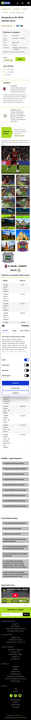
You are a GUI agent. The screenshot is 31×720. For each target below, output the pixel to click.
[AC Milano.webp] (8, 181)
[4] (9, 26)
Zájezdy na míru (15, 671)
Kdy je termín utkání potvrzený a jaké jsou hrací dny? (15, 555)
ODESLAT (26, 614)
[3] (7, 26)
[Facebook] (17, 25)
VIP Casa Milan (15, 469)
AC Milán (5, 12)
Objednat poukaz (19, 136)
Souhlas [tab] (5, 330)
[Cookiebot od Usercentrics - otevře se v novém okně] (22, 326)
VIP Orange (14, 463)
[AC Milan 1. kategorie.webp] (23, 203)
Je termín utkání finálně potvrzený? (15, 523)
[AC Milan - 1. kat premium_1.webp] (23, 214)
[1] (2, 26)
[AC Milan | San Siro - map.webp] (23, 247)
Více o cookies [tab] (24, 330)
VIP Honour (14, 474)
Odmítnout (15, 393)
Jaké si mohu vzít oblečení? (12, 534)
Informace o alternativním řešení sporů (15, 678)
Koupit (20, 59)
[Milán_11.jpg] (23, 225)
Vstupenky (16, 9)
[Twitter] (19, 25)
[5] (11, 26)
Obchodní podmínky (15, 674)
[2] (5, 26)
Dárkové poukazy (15, 681)
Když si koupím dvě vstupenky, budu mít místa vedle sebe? (14, 540)
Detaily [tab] (14, 330)
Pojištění (15, 669)
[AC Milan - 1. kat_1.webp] (8, 214)
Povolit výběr (15, 388)
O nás (15, 689)
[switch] (26, 365)
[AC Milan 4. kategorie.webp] (23, 192)
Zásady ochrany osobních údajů (15, 676)
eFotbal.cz (15, 702)
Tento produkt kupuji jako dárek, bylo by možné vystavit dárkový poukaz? (15, 547)
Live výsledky (15, 707)
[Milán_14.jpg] (8, 247)
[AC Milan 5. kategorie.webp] (8, 192)
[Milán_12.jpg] (8, 236)
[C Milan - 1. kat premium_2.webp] (8, 225)
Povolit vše (15, 383)
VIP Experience (15, 506)
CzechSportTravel (6, 9)
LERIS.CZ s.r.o (21, 715)
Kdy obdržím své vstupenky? (12, 529)
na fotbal (24, 9)
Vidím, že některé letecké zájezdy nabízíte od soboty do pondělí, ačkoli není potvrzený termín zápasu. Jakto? (15, 574)
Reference (15, 666)
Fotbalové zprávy (15, 700)
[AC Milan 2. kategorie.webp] (8, 203)
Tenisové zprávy (15, 704)
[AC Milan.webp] (23, 181)
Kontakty (15, 691)
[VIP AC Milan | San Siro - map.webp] (8, 258)
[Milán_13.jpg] (23, 236)
